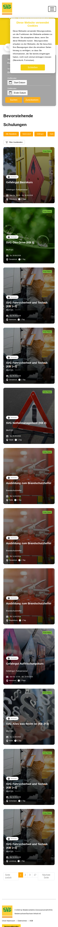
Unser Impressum (8, 921)
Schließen (33, 67)
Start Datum (19, 82)
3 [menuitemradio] (29, 875)
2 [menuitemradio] (25, 875)
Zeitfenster (12, 78)
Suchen (13, 100)
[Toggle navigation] (52, 9)
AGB (31, 921)
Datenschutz (22, 921)
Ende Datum (20, 93)
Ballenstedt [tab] (27, 134)
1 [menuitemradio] (20, 875)
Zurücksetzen (31, 100)
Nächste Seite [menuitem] (46, 876)
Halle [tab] (52, 134)
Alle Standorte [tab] (11, 134)
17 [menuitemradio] (35, 875)
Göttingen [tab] (40, 134)
